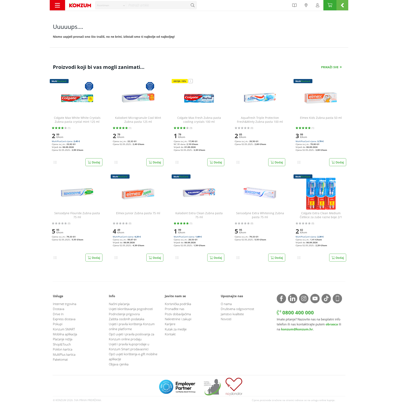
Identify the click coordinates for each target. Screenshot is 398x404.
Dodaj (95, 162)
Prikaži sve (330, 67)
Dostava (58, 309)
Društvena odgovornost (237, 309)
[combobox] (110, 5)
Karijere (170, 324)
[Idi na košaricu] (329, 5)
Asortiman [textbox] (103, 5)
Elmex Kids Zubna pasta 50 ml (321, 118)
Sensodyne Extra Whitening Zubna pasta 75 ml (260, 215)
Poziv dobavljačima (178, 314)
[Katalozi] (294, 5)
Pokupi (57, 324)
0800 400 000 (297, 312)
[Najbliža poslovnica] (306, 5)
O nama (226, 304)
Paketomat (60, 359)
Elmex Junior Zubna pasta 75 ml (138, 213)
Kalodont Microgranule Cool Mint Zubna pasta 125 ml (138, 120)
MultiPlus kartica (64, 354)
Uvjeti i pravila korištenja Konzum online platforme (132, 326)
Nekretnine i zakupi (178, 319)
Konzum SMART (64, 329)
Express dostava (64, 319)
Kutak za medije (176, 329)
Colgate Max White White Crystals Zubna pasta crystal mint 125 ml (77, 120)
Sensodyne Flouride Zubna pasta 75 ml (77, 215)
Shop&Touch (62, 344)
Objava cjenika (119, 364)
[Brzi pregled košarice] (342, 5)
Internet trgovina (64, 304)
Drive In (58, 314)
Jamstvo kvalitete (232, 314)
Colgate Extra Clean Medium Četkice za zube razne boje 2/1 (321, 215)
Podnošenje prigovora (124, 314)
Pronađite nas (174, 309)
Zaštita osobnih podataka (126, 319)
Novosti (226, 319)
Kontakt (170, 334)
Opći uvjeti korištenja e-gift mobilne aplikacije (133, 356)
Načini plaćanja (119, 304)
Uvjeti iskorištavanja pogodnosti (131, 309)
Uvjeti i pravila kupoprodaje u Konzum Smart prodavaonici (129, 346)
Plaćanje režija (62, 339)
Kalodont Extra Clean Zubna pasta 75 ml (199, 215)
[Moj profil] (317, 5)
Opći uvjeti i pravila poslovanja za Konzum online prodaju (131, 336)
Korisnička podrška (178, 304)
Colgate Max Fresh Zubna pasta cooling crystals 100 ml (199, 120)
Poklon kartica (62, 349)
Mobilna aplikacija (65, 334)
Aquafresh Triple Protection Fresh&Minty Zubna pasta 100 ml (260, 120)
